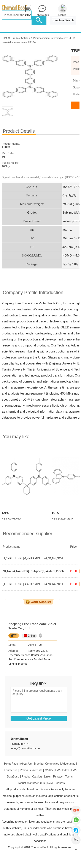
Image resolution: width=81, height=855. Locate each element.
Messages (42, 14)
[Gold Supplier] (38, 601)
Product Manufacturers (30, 783)
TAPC (5, 513)
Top (76, 849)
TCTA (55, 513)
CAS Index (62, 770)
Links (47, 776)
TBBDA (32, 42)
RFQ (76, 810)
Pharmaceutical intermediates (49, 37)
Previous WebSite (31, 770)
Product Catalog (21, 37)
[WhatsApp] (76, 820)
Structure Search (63, 20)
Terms (69, 776)
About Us (26, 763)
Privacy (58, 776)
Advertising (68, 763)
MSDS (49, 770)
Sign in (62, 15)
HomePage (11, 763)
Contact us (10, 770)
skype (76, 830)
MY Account (76, 839)
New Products (56, 783)
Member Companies (46, 763)
